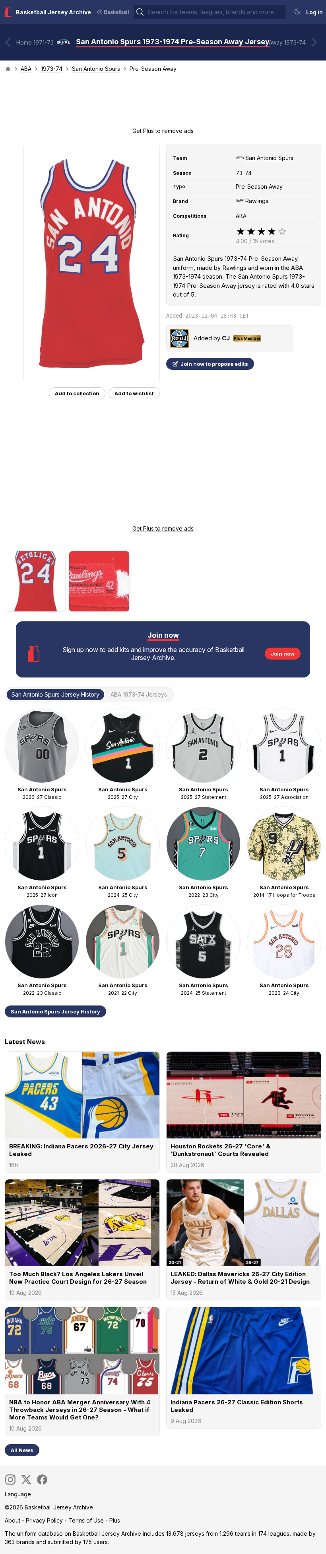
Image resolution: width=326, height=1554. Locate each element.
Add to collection (77, 393)
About (12, 1520)
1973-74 (51, 68)
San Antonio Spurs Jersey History (55, 1011)
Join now (283, 653)
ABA (26, 68)
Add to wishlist (134, 393)
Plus (114, 1520)
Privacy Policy (44, 1520)
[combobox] (215, 12)
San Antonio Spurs (96, 68)
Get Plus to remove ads (163, 130)
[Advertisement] (163, 105)
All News (22, 1450)
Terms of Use (86, 1520)
